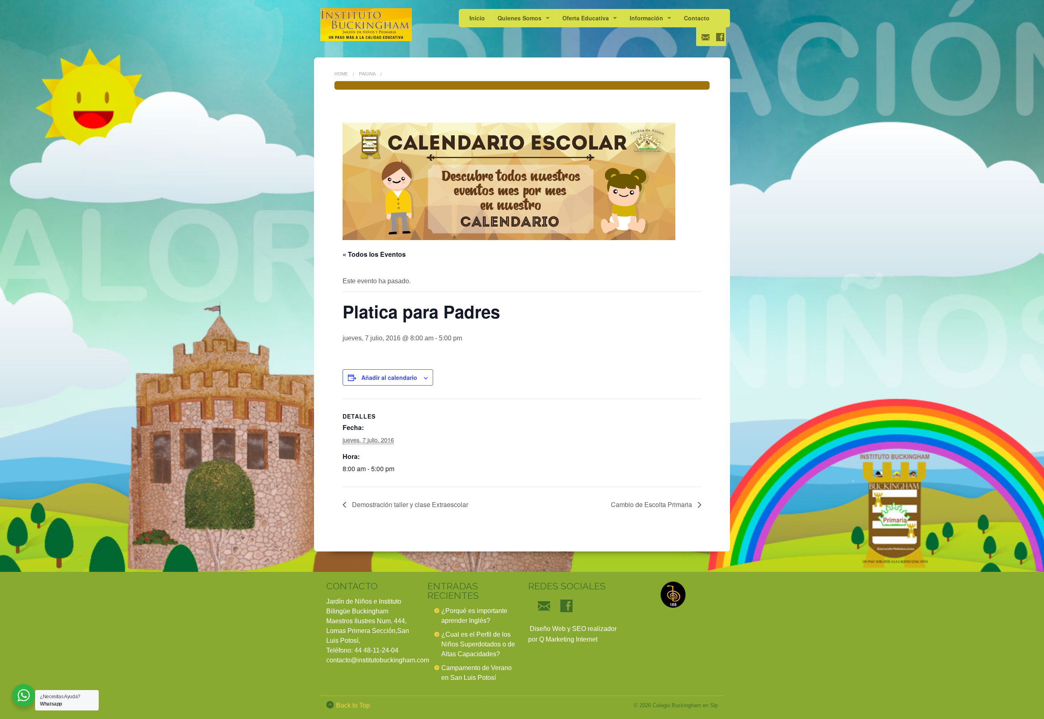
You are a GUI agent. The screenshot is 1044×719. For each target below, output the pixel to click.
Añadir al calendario (389, 377)
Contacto (697, 18)
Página (367, 73)
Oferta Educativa (585, 18)
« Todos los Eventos (374, 254)
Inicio (477, 18)
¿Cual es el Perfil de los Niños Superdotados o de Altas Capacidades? (478, 644)
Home (341, 73)
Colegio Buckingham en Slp (685, 705)
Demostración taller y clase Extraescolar (409, 504)
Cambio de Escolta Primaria (652, 504)
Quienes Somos (520, 18)
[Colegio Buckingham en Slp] (366, 24)
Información (646, 18)
